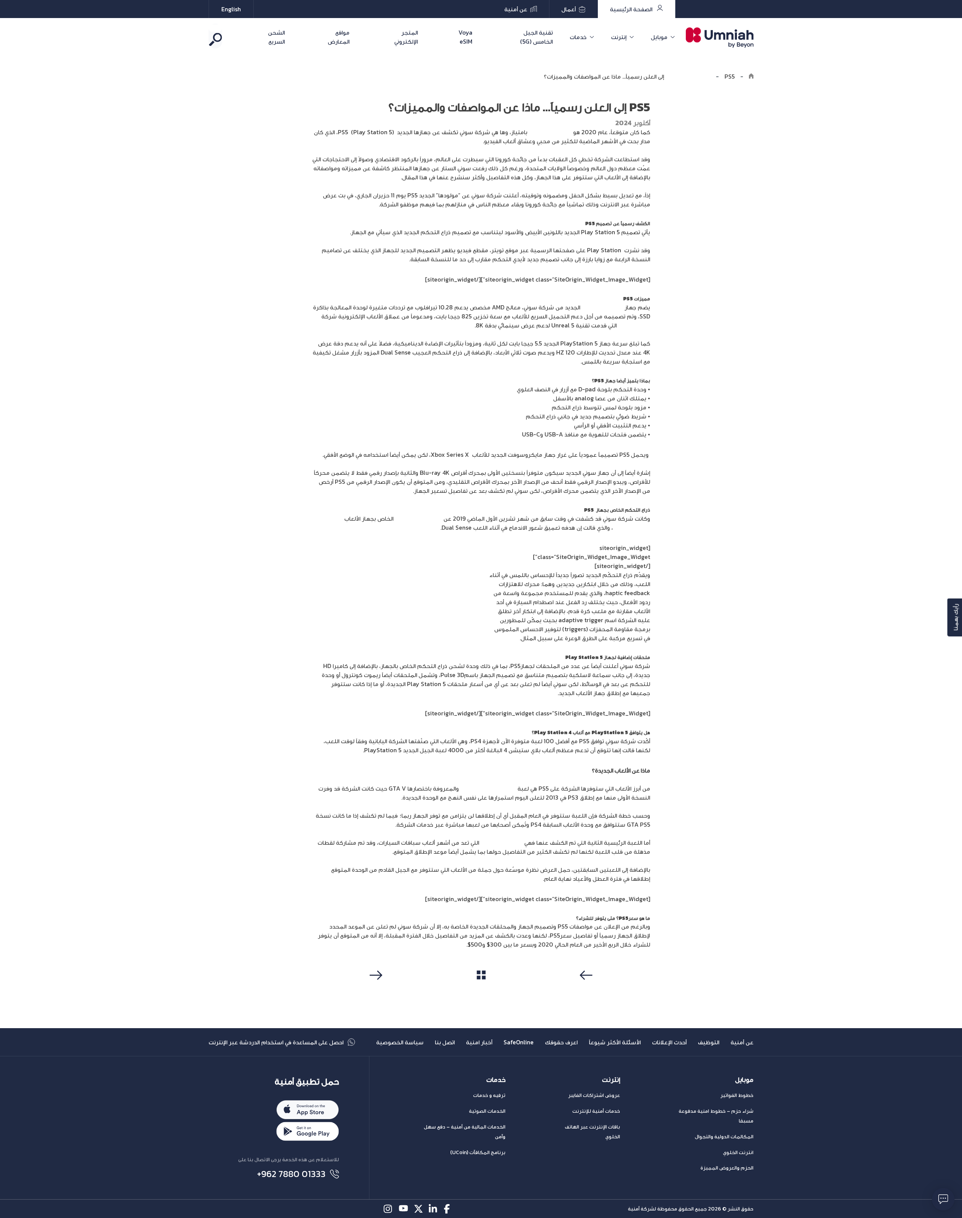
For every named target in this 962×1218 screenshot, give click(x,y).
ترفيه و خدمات (489, 1095)
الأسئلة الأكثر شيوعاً (615, 1042)
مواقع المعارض (338, 37)
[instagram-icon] (388, 1208)
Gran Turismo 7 (502, 842)
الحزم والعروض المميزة (726, 1168)
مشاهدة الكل (481, 989)
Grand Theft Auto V (489, 788)
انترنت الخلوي (738, 1152)
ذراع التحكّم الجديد (418, 518)
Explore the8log (688, 76)
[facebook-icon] (448, 1208)
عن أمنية (742, 1042)
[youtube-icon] (403, 1208)
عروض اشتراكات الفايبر (594, 1095)
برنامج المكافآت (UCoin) (477, 1152)
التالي (375, 989)
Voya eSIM (465, 37)
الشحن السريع (276, 37)
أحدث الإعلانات (669, 1042)
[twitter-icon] (418, 1208)
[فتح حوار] (943, 1199)
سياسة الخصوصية (400, 1042)
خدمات (578, 36)
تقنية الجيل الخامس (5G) (536, 37)
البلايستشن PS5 (602, 307)
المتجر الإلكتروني (405, 37)
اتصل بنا (445, 1042)
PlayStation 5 (631, 527)
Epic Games (634, 325)
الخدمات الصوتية (487, 1111)
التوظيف (708, 1042)
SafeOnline (519, 1042)
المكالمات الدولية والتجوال (724, 1137)
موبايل (659, 36)
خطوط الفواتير (736, 1095)
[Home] (751, 76)
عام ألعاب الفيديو (550, 131)
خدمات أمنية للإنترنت (596, 1111)
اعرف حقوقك (561, 1042)
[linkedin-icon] (433, 1208)
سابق (587, 989)
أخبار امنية (479, 1042)
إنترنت (618, 36)
